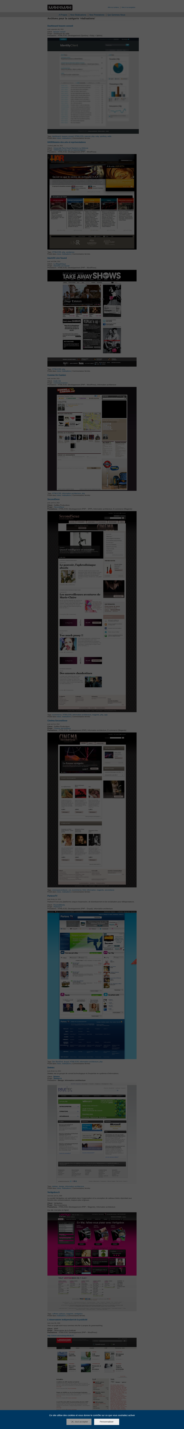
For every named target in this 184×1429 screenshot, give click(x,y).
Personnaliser (107, 1421)
